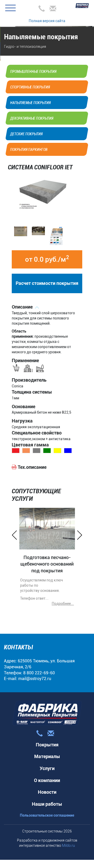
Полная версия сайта (47, 21)
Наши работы (47, 799)
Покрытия (47, 739)
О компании (47, 775)
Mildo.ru (68, 840)
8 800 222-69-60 (39, 667)
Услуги (47, 763)
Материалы (47, 751)
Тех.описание (32, 462)
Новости (47, 787)
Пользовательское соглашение (47, 810)
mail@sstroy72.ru (34, 673)
